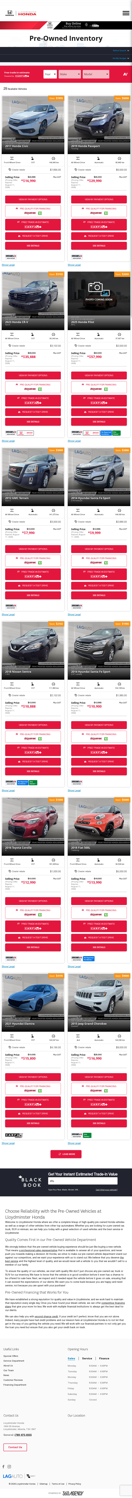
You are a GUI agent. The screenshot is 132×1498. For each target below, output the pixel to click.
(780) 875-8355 (23, 1435)
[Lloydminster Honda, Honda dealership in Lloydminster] (21, 13)
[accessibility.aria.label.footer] (73, 1493)
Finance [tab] (104, 1358)
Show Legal (8, 265)
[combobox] (50, 74)
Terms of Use (58, 1484)
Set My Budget (119, 58)
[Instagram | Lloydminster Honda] (9, 1467)
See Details (33, 245)
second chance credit (46, 1316)
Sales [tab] (71, 1358)
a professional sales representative (38, 1250)
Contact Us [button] (15, 1447)
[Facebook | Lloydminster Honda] (3, 1467)
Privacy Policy (74, 1484)
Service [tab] (87, 1358)
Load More (69, 1154)
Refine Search (119, 51)
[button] (56, 98)
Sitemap (44, 1484)
